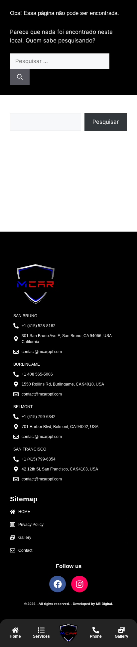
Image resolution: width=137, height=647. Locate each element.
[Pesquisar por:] (59, 61)
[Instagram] (79, 584)
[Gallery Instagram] (122, 633)
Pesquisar (23, 109)
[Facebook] (57, 584)
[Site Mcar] (15, 633)
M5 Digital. (104, 604)
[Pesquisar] (20, 77)
